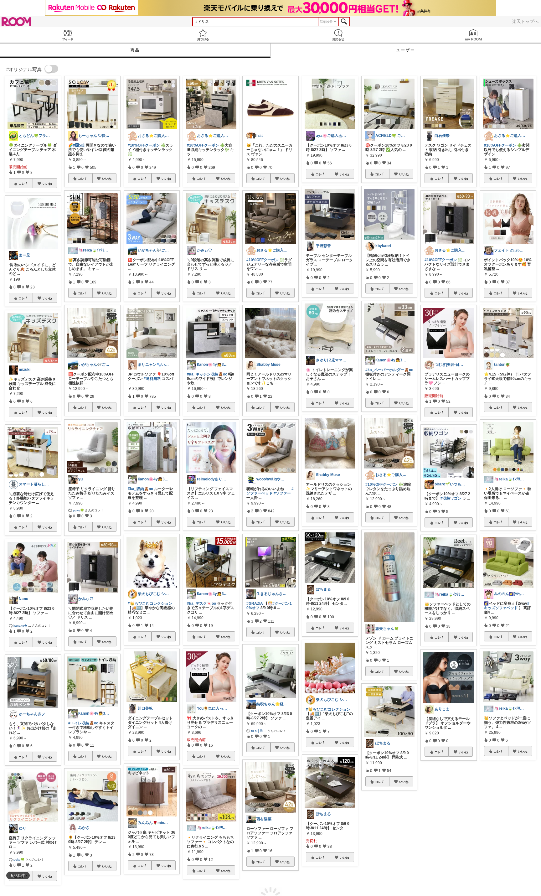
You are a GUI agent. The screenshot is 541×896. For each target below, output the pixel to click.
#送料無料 (152, 378)
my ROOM (473, 35)
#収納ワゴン (451, 498)
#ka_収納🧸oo (140, 489)
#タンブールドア (439, 833)
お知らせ (338, 35)
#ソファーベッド (270, 491)
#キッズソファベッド (506, 605)
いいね (47, 183)
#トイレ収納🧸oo (83, 723)
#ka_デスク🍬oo (201, 603)
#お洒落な (462, 833)
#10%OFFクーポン (144, 145)
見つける (202, 35)
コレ (21, 183)
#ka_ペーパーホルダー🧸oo (389, 370)
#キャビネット (437, 837)
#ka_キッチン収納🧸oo (207, 374)
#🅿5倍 (79, 145)
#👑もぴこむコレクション (150, 603)
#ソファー (282, 493)
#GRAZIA (254, 603)
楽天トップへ (525, 21)
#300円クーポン (379, 863)
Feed (67, 35)
